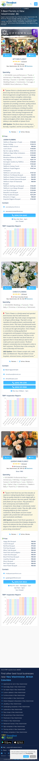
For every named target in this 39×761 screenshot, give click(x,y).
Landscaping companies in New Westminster (16, 706)
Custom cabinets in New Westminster (14, 692)
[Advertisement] (19, 648)
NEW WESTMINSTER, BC (15, 8)
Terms (10, 755)
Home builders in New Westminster (13, 698)
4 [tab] (21, 283)
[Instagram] (8, 753)
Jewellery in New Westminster (12, 704)
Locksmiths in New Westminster (12, 709)
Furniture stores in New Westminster (14, 695)
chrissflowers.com (12, 379)
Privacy (3, 755)
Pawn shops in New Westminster (13, 712)
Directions (29, 66)
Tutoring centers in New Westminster (14, 729)
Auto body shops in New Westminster (14, 687)
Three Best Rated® (18, 759)
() (24, 61)
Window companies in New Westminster (15, 732)
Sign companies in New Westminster (14, 726)
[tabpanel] (19, 42)
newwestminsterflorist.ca (14, 211)
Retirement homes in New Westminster (15, 723)
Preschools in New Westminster (12, 718)
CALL (8, 55)
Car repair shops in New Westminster (14, 689)
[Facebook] (1, 753)
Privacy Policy (29, 753)
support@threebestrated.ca (14, 747)
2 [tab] (18, 283)
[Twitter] (5, 753)
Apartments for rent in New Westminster (15, 684)
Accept (26, 756)
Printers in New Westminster (11, 721)
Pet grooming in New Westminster (13, 715)
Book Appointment (11, 370)
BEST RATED (4, 8)
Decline (33, 756)
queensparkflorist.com (13, 578)
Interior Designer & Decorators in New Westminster (18, 701)
